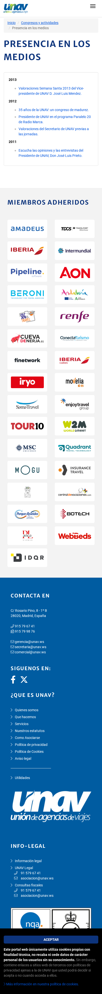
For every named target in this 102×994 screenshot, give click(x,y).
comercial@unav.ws (30, 652)
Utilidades (22, 778)
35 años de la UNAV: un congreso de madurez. (54, 110)
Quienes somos (26, 710)
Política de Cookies (29, 752)
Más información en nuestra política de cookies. (42, 984)
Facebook (15, 680)
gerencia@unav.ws (29, 642)
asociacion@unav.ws (37, 878)
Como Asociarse (27, 738)
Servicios (21, 724)
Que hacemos (25, 717)
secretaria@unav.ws (30, 647)
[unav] (51, 8)
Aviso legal (23, 758)
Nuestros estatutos (30, 731)
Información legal (28, 861)
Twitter (24, 680)
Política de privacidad (31, 745)
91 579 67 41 (31, 873)
